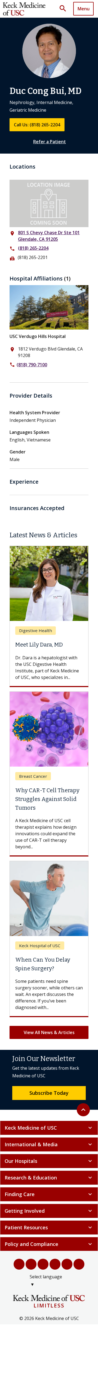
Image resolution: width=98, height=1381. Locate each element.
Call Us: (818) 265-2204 (37, 125)
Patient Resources (49, 1227)
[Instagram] (67, 1264)
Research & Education (49, 1177)
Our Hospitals (49, 1161)
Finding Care (49, 1194)
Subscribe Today (49, 1093)
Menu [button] (84, 9)
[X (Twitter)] (31, 1264)
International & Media (49, 1144)
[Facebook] (19, 1264)
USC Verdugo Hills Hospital (38, 336)
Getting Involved (49, 1210)
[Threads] (79, 1264)
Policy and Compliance (49, 1244)
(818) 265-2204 (33, 248)
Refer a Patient (49, 142)
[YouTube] (43, 1264)
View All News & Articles (49, 1032)
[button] (65, 9)
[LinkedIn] (55, 1264)
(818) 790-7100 (32, 365)
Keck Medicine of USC (49, 1127)
